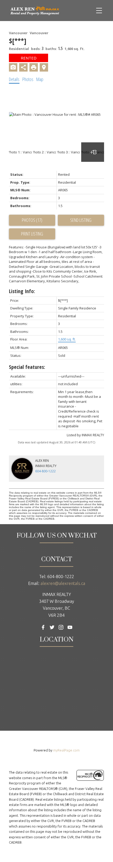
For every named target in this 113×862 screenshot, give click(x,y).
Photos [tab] (27, 79)
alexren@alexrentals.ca (62, 583)
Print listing (32, 233)
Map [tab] (39, 79)
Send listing (80, 220)
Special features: (27, 366)
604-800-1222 (45, 471)
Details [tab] (14, 79)
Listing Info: (22, 291)
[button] (43, 627)
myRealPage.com (66, 750)
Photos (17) (32, 220)
